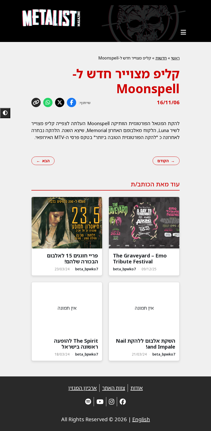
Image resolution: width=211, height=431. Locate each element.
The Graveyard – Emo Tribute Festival (140, 258)
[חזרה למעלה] (198, 421)
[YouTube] (99, 401)
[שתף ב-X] (59, 102)
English (141, 419)
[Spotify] (88, 401)
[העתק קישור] (36, 102)
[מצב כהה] (5, 113)
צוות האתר (113, 387)
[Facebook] (123, 401)
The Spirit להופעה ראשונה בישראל (76, 343)
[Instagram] (111, 401)
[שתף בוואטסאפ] (47, 102)
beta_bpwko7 (124, 268)
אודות (136, 387)
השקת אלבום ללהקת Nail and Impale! (145, 343)
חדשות (161, 58)
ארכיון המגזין (82, 387)
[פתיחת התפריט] (183, 32)
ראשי (175, 58)
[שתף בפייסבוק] (71, 102)
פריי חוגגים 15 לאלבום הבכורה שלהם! (72, 258)
